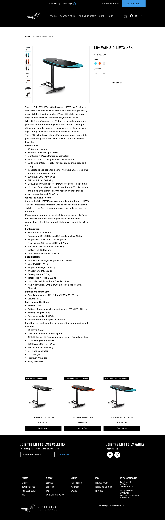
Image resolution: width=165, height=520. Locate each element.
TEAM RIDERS (76, 483)
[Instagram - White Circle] (117, 455)
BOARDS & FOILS (28, 487)
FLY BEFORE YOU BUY (111, 3)
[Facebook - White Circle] (110, 455)
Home (27, 36)
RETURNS (99, 491)
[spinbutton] (100, 73)
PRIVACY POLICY (101, 483)
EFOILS (24, 483)
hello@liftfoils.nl (126, 491)
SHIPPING (50, 487)
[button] (110, 16)
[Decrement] (96, 73)
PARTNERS (75, 487)
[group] (82, 404)
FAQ (47, 491)
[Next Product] (144, 395)
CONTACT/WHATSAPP (55, 495)
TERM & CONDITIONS (103, 487)
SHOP (24, 495)
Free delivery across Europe (60, 3)
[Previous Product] (20, 395)
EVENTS (74, 491)
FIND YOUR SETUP (29, 491)
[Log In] (130, 16)
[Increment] (104, 73)
